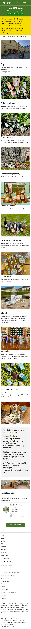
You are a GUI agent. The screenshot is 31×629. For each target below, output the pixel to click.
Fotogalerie (4, 598)
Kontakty (3, 549)
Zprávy (3, 541)
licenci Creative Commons (12, 605)
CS (18, 3)
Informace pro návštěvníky (8, 575)
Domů (2, 535)
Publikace (3, 544)
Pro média (4, 546)
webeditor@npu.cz (10, 624)
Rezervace (4, 584)
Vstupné (3, 586)
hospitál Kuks (15, 8)
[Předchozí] (4, 484)
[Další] (26, 484)
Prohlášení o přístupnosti (18, 619)
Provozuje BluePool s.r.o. (7, 626)
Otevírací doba (9, 436)
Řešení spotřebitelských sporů (9, 620)
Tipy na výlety (4, 589)
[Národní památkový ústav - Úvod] (7, 3)
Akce (2, 538)
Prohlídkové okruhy (6, 578)
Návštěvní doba (5, 581)
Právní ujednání (5, 619)
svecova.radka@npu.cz (19, 516)
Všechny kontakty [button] (15, 524)
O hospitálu (4, 595)
